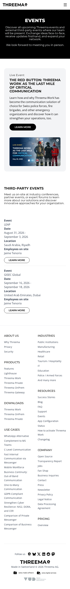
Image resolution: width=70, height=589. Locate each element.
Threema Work (12, 378)
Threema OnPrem (14, 387)
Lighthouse (10, 373)
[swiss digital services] (46, 573)
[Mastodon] (53, 554)
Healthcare (44, 351)
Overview (43, 525)
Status (41, 425)
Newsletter (44, 489)
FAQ (40, 406)
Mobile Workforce (14, 467)
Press (41, 485)
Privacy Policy (45, 494)
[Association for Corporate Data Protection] (35, 579)
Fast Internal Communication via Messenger (15, 458)
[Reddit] (48, 554)
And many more (47, 380)
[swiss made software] (23, 573)
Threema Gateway (14, 392)
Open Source (45, 456)
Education (43, 370)
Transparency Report (50, 461)
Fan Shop (43, 470)
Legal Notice (45, 499)
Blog (40, 402)
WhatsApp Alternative (16, 436)
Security (8, 351)
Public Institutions (48, 342)
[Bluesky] (34, 554)
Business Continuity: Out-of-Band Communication (15, 476)
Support (42, 411)
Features (9, 368)
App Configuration (48, 421)
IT (39, 365)
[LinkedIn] (44, 554)
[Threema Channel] (29, 554)
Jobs (40, 466)
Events (41, 416)
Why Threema (12, 342)
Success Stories (46, 397)
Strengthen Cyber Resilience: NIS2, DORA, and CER (17, 506)
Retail (41, 356)
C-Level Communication (17, 449)
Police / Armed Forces (50, 375)
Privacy (8, 346)
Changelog (44, 439)
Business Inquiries (48, 475)
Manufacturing (46, 346)
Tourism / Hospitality (49, 361)
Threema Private (13, 383)
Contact (42, 480)
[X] (39, 554)
